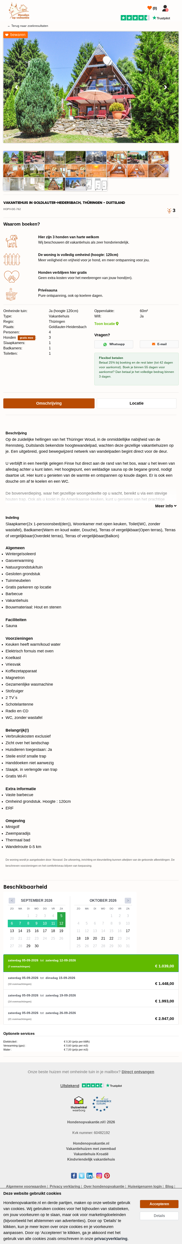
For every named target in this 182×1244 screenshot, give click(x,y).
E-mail (162, 344)
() (154, 8)
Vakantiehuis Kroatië (91, 1154)
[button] (16, 87)
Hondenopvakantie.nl (91, 1143)
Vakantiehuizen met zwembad (91, 1149)
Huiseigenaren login (145, 1186)
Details (159, 1216)
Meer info (164, 506)
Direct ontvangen (138, 1072)
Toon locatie (105, 324)
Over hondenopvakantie (104, 1186)
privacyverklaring (110, 1238)
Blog (169, 1186)
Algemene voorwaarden (26, 1186)
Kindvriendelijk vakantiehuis (91, 1159)
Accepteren (159, 1204)
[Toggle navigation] (176, 7)
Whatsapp (117, 344)
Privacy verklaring (65, 1186)
